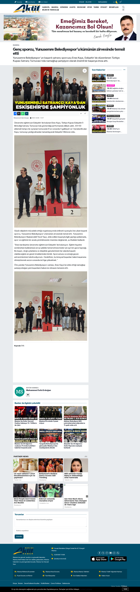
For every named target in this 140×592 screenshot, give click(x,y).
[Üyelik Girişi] (126, 2)
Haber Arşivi (106, 575)
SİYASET (103, 7)
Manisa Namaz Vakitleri (81, 571)
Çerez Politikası (56, 583)
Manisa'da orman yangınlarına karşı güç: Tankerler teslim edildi (116, 110)
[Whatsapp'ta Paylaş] (23, 113)
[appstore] (99, 559)
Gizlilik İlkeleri (45, 583)
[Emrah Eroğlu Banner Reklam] (70, 27)
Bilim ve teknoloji (113, 116)
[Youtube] (110, 553)
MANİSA (54, 7)
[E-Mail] (28, 395)
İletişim (20, 583)
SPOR (89, 7)
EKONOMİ (81, 7)
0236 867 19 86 (59, 554)
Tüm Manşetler (50, 575)
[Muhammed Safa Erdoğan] (19, 391)
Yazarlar (19, 2)
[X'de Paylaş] (19, 113)
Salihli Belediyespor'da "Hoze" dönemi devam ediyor (115, 79)
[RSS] (118, 553)
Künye (15, 583)
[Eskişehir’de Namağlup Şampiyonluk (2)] (50, 181)
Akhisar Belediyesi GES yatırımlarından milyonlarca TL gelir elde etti (74, 423)
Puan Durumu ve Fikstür (24, 575)
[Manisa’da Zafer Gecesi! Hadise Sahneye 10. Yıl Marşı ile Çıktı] (26, 413)
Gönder (19, 536)
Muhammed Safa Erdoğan (21, 118)
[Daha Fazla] (26, 113)
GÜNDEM (64, 7)
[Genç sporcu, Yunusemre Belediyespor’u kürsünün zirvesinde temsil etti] (50, 89)
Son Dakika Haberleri (80, 575)
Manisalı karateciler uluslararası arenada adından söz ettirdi (115, 100)
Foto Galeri (44, 2)
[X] (103, 553)
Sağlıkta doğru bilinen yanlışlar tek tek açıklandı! (115, 89)
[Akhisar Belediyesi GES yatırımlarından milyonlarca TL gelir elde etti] (75, 413)
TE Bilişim (124, 586)
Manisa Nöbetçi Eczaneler (26, 571)
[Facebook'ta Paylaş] (15, 113)
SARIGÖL (46, 7)
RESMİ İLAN (113, 7)
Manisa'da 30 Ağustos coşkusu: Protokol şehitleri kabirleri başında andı (25, 446)
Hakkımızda (66, 583)
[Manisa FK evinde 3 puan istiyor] (50, 413)
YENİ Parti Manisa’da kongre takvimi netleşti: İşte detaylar (114, 130)
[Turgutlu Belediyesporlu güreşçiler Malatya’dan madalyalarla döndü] (50, 435)
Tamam (125, 589)
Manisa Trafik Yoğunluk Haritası (111, 571)
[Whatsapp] (114, 553)
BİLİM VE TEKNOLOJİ (50, 10)
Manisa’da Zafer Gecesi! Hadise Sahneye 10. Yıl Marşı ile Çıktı (26, 423)
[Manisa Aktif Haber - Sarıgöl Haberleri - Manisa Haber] (27, 8)
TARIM (96, 7)
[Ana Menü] (123, 10)
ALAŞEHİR (111, 85)
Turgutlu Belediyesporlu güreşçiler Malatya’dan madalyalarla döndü (48, 446)
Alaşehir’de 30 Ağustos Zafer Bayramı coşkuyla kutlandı (73, 446)
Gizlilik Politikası (86, 589)
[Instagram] (107, 553)
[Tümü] (124, 70)
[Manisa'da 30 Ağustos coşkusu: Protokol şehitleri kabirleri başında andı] (26, 435)
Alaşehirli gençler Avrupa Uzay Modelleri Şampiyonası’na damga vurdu (116, 120)
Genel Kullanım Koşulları (32, 583)
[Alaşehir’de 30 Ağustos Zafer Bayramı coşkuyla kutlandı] (75, 435)
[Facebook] (99, 553)
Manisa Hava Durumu (53, 571)
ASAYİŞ (72, 7)
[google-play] (118, 559)
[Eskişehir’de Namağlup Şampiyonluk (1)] (50, 306)
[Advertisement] (51, 365)
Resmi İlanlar (31, 2)
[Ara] (123, 7)
